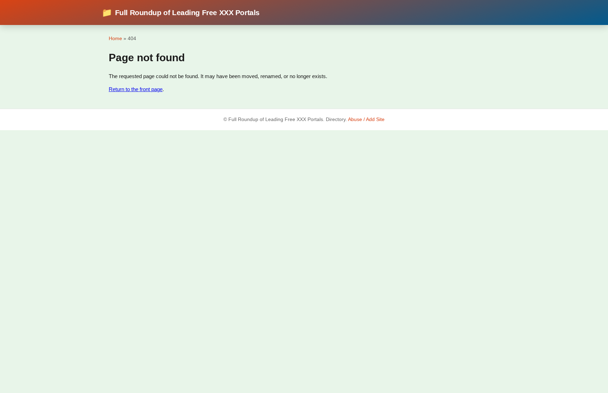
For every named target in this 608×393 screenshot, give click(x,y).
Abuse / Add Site (366, 119)
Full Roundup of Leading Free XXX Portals (181, 12)
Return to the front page (136, 89)
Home (115, 38)
